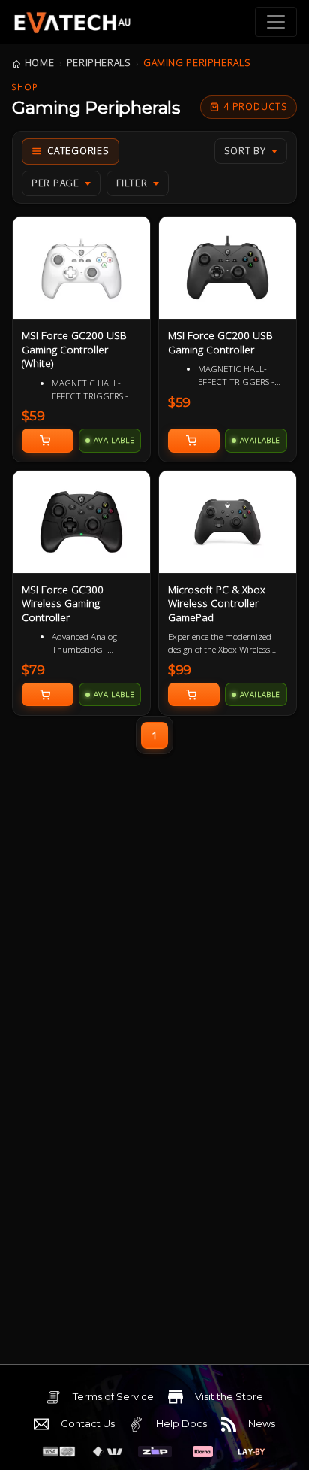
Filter (132, 183)
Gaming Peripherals (196, 62)
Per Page (56, 183)
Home (39, 62)
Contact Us (88, 1423)
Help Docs (181, 1423)
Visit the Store (229, 1396)
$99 (180, 669)
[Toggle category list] (70, 151)
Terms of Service (113, 1396)
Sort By (245, 150)
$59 (33, 415)
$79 (33, 669)
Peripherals (99, 62)
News (261, 1423)
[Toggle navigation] (276, 22)
